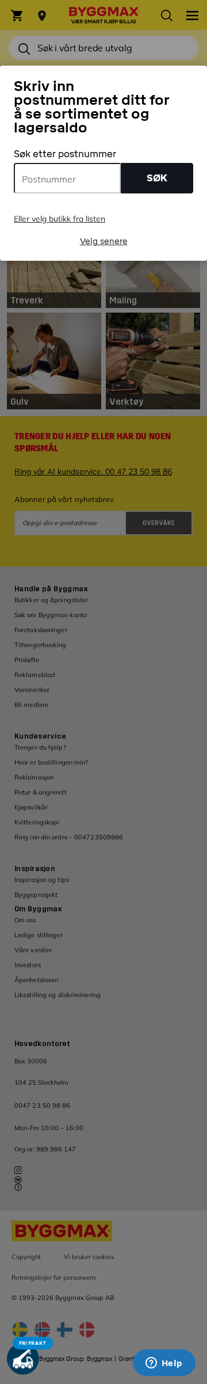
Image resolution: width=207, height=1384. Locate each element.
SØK (157, 178)
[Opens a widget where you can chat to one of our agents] (163, 1363)
